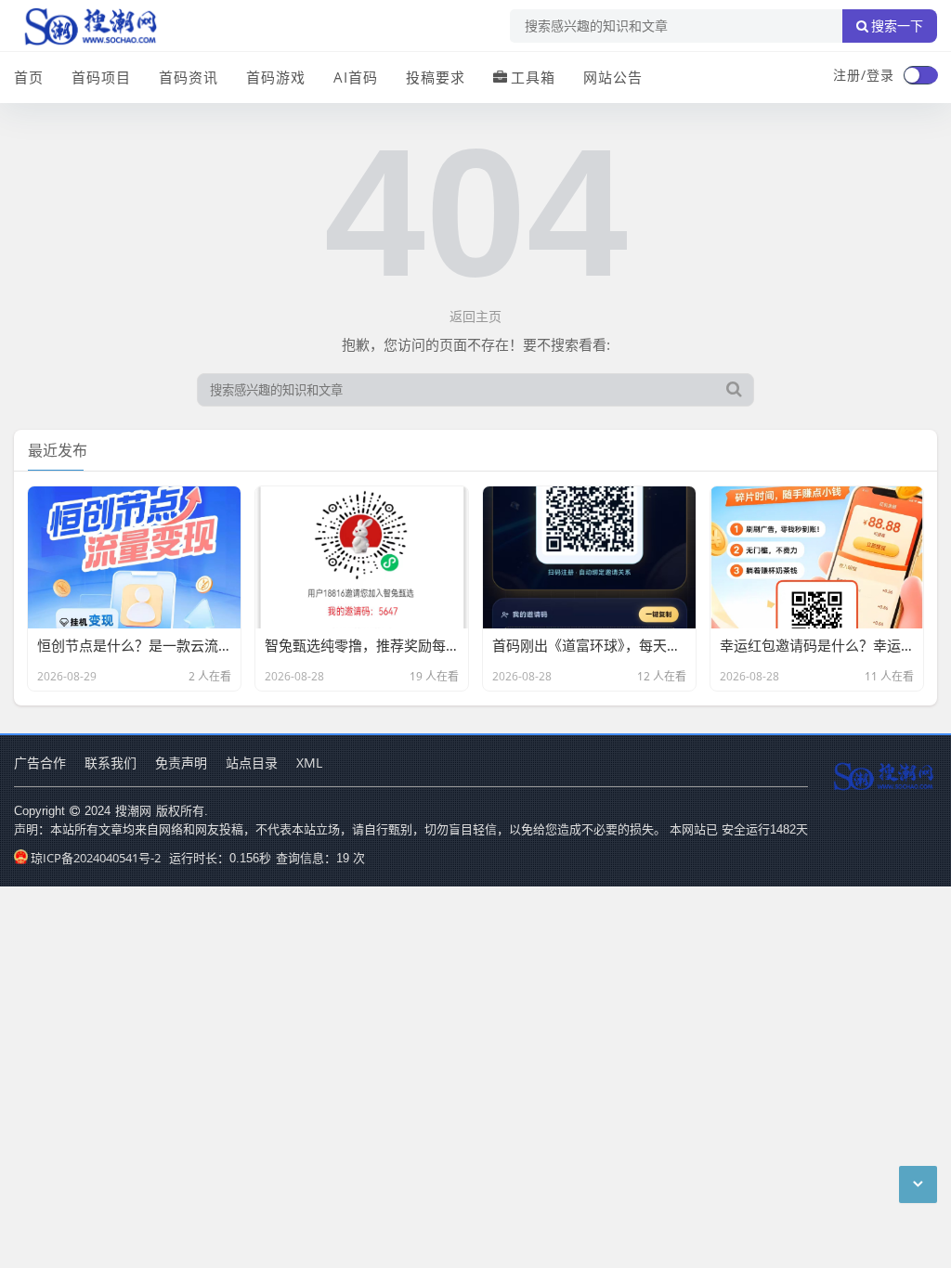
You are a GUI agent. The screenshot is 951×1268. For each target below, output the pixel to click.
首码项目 (101, 77)
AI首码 (355, 77)
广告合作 (40, 762)
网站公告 (613, 77)
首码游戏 (276, 77)
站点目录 (252, 762)
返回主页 (475, 316)
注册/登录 (863, 75)
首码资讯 (188, 77)
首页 (29, 77)
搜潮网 (133, 810)
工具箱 (533, 77)
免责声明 (181, 762)
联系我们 (111, 762)
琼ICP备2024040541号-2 (96, 857)
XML (309, 762)
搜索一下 (897, 26)
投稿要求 (435, 77)
